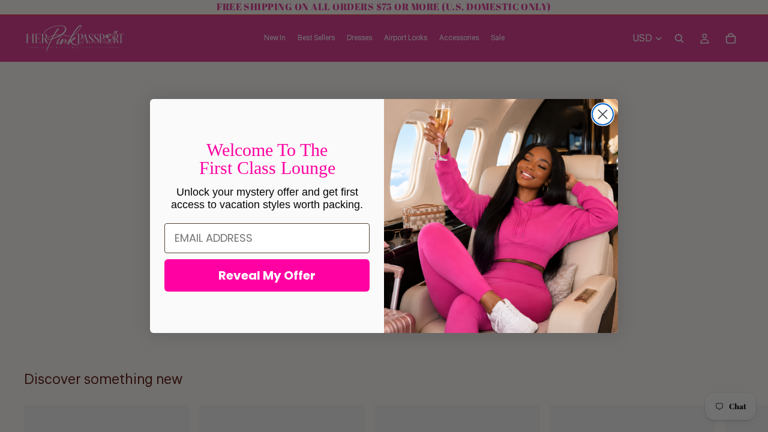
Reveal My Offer (267, 275)
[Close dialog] (602, 114)
